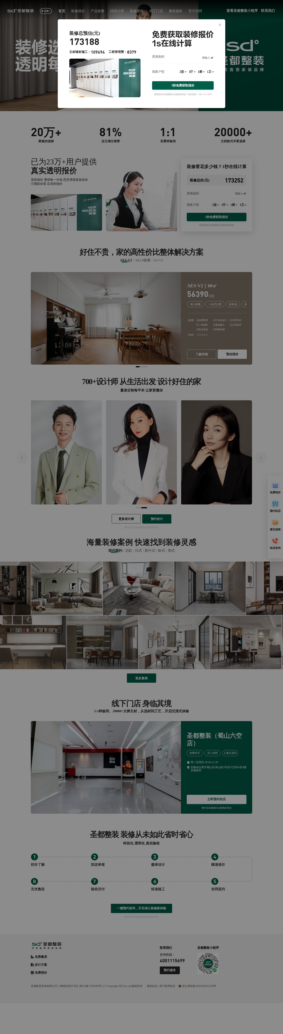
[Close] (220, 25)
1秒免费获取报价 (182, 85)
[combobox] (183, 73)
